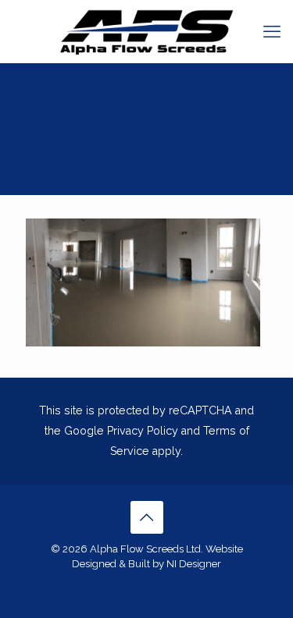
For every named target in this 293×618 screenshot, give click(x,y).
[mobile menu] (272, 31)
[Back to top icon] (146, 517)
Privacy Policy (142, 430)
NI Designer (193, 564)
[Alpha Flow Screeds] (146, 31)
